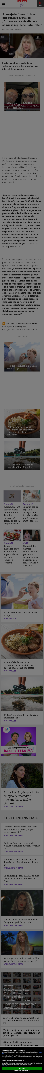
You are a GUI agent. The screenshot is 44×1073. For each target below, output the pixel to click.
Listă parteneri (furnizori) (5, 1065)
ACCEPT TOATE (22, 1068)
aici (12, 1057)
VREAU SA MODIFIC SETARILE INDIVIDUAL (22, 1070)
